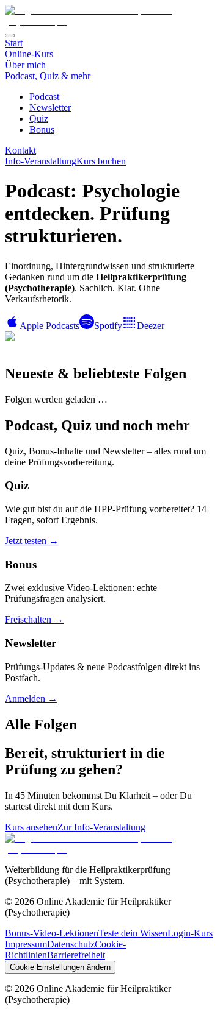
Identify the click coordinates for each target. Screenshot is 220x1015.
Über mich (25, 65)
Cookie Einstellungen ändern (60, 967)
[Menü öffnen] (10, 35)
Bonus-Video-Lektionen (51, 933)
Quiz (38, 118)
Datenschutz (71, 944)
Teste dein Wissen (132, 933)
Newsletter (50, 107)
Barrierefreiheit (76, 955)
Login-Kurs (190, 933)
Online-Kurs (29, 54)
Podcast (44, 96)
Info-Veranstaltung (40, 161)
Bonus (41, 129)
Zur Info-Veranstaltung (101, 827)
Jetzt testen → (32, 541)
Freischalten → (34, 619)
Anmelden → (31, 698)
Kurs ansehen (31, 827)
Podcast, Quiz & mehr (47, 76)
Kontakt (20, 150)
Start (14, 43)
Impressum (26, 944)
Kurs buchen (101, 161)
